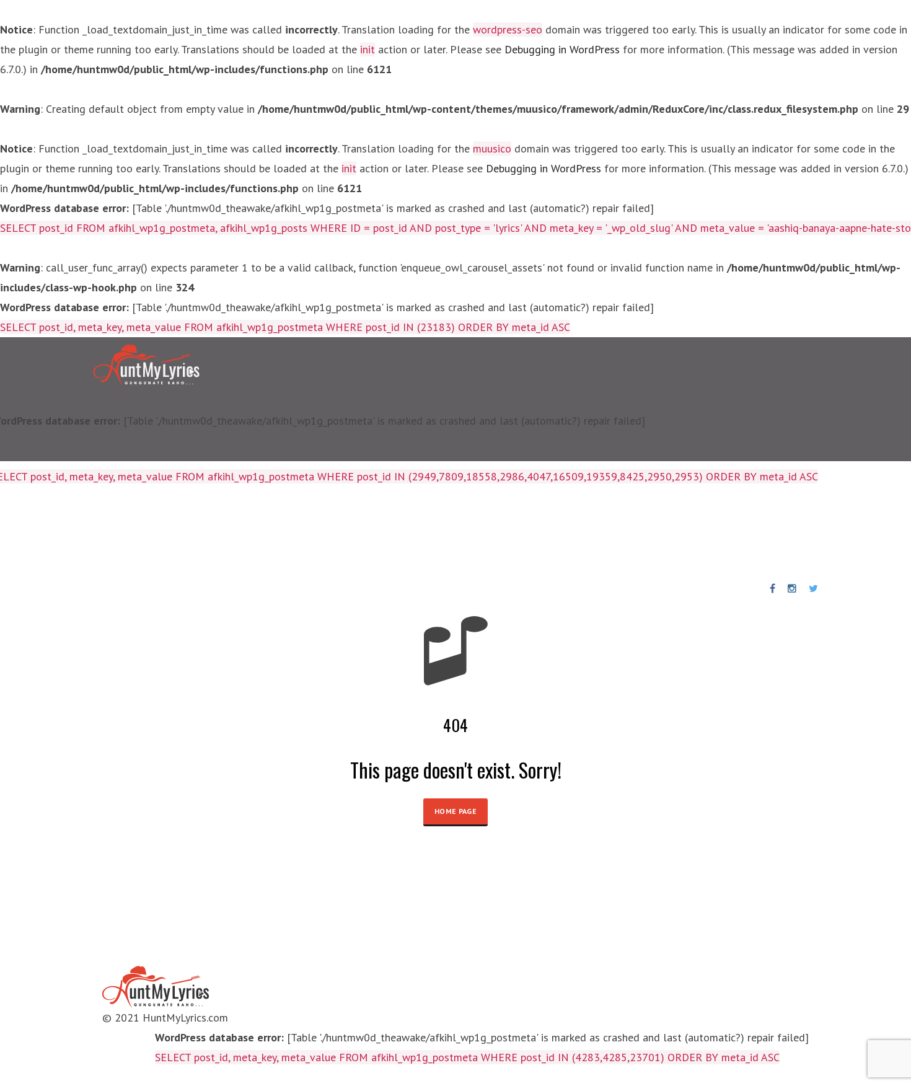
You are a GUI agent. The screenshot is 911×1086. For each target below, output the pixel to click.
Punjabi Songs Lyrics (355, 532)
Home (21, 532)
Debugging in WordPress (562, 49)
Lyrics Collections (95, 532)
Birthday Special (247, 532)
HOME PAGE (455, 811)
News (436, 532)
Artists (172, 532)
